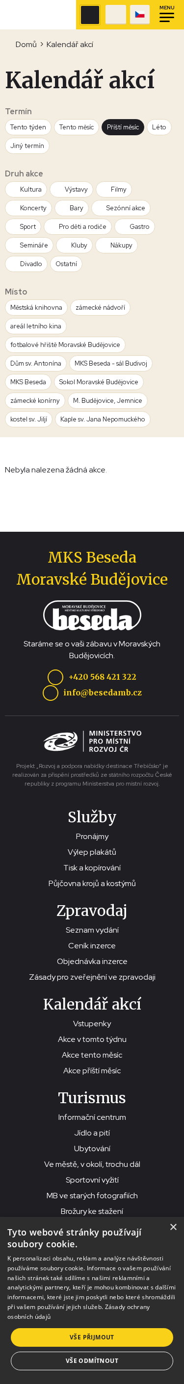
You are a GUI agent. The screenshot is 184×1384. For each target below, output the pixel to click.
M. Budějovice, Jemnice (107, 400)
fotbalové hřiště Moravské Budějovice (65, 345)
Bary (76, 208)
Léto (159, 127)
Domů (26, 44)
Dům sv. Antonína (35, 363)
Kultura (31, 189)
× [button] (173, 1227)
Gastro (140, 226)
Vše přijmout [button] (92, 1337)
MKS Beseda (28, 382)
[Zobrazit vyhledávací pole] (90, 14)
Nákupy (121, 245)
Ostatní (66, 264)
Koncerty (33, 208)
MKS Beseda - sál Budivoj (111, 363)
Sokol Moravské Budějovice (98, 382)
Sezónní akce (125, 208)
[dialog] (92, 1300)
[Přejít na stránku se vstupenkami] (115, 15)
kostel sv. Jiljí (28, 419)
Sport (28, 226)
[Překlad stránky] (140, 15)
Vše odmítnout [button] (92, 1361)
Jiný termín (27, 146)
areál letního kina (35, 326)
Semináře (34, 245)
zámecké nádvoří (100, 307)
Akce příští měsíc (92, 1070)
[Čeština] (140, 15)
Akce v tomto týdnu (92, 1039)
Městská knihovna (36, 307)
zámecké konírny (35, 400)
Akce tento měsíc (92, 1055)
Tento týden (28, 127)
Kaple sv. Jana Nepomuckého (102, 419)
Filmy (119, 189)
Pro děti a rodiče (82, 226)
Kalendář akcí (70, 44)
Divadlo (31, 264)
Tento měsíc (76, 127)
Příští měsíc (123, 127)
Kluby (79, 245)
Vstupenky (92, 1023)
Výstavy (76, 189)
